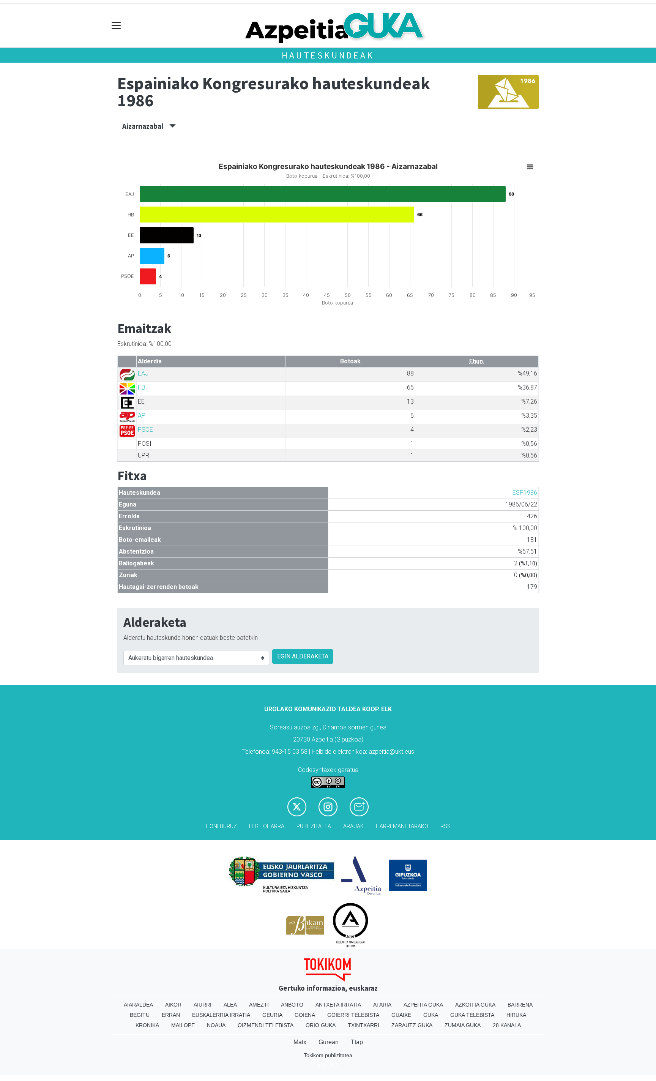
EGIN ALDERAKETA (302, 656)
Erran (171, 1015)
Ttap (357, 1042)
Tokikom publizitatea (328, 1055)
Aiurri (202, 1005)
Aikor (173, 1005)
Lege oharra (266, 826)
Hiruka (516, 1015)
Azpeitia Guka (423, 1005)
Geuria (272, 1015)
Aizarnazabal (145, 126)
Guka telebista (472, 1015)
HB (141, 387)
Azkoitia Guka (475, 1005)
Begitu (140, 1015)
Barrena (520, 1005)
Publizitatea (313, 826)
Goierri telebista (353, 1015)
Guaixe (401, 1015)
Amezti (259, 1005)
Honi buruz (221, 826)
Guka (430, 1015)
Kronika (147, 1025)
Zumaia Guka (463, 1025)
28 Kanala (507, 1025)
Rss (445, 826)
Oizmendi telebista (265, 1025)
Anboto (292, 1005)
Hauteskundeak (328, 55)
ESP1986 (524, 492)
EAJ (143, 373)
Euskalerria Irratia (221, 1015)
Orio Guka (321, 1025)
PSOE (145, 429)
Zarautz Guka (411, 1025)
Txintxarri (363, 1025)
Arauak (353, 826)
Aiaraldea (138, 1005)
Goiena (305, 1015)
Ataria (382, 1005)
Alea (230, 1005)
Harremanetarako (402, 826)
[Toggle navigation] (116, 25)
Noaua (216, 1025)
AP (141, 415)
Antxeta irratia (338, 1005)
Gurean (329, 1042)
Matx (299, 1042)
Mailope (183, 1025)
